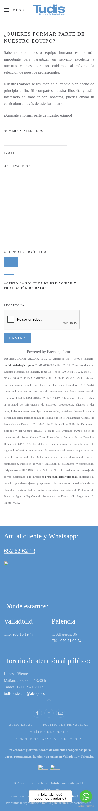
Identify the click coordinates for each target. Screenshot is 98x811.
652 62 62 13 (19, 551)
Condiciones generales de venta (49, 738)
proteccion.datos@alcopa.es (61, 476)
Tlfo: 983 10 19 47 (19, 634)
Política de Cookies (49, 731)
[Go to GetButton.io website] (86, 805)
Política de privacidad (66, 724)
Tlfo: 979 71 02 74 (66, 641)
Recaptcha (14, 305)
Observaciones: (19, 165)
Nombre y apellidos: (25, 130)
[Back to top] (49, 700)
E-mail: (11, 153)
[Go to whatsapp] (86, 796)
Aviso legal (21, 724)
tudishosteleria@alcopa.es (19, 365)
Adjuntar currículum (25, 252)
